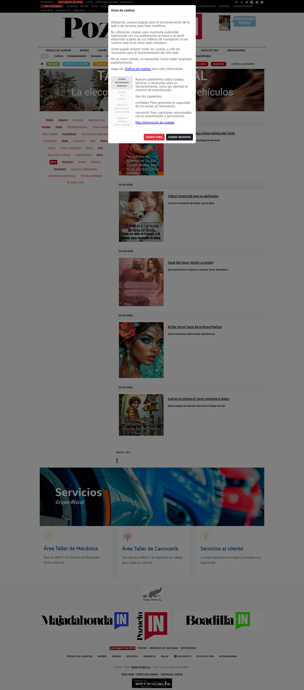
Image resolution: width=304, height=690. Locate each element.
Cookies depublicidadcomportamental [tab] (122, 121)
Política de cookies (138, 69)
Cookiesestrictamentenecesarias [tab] (122, 82)
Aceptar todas (154, 137)
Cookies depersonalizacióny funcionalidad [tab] (121, 108)
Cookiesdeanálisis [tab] (122, 95)
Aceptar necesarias (179, 137)
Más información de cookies (155, 122)
